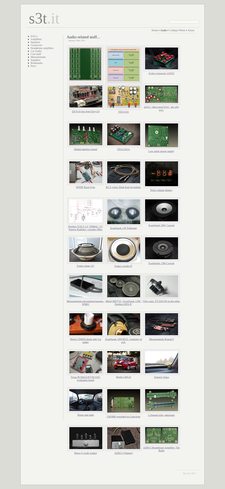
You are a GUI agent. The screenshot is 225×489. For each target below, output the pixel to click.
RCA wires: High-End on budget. (123, 187)
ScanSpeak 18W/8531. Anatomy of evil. (123, 341)
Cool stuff (36, 54)
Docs (33, 66)
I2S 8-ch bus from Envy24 (85, 111)
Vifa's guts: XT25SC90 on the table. (161, 301)
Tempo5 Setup (161, 377)
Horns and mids (85, 415)
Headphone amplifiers (42, 48)
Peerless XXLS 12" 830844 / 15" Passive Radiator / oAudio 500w (85, 228)
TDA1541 (123, 111)
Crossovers (36, 45)
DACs (34, 36)
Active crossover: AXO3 (161, 73)
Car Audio (36, 51)
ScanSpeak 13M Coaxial (161, 263)
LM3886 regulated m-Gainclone (123, 416)
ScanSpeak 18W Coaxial (161, 225)
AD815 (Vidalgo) (123, 453)
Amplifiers (36, 39)
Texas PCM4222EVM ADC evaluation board (85, 379)
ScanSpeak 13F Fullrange (123, 228)
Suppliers (35, 60)
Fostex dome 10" (86, 266)
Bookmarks (37, 63)
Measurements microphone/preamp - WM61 (86, 303)
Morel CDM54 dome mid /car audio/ (85, 341)
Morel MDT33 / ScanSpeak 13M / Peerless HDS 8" (123, 303)
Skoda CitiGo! (123, 377)
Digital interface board (85, 149)
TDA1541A (123, 149)
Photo (182, 30)
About (191, 30)
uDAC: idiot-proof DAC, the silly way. (161, 108)
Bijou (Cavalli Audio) (85, 453)
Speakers (35, 42)
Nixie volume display (161, 190)
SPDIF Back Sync (85, 187)
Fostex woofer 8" (123, 266)
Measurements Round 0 (161, 339)
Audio (163, 30)
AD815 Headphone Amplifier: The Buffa (161, 449)
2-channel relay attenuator (161, 415)
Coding (173, 30)
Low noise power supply (161, 151)
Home (155, 30)
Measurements (38, 57)
